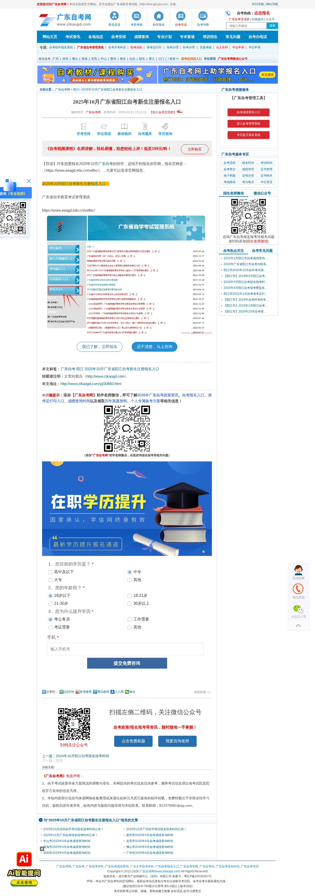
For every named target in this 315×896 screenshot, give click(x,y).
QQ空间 (69, 692)
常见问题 (233, 37)
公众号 (270, 19)
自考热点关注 (233, 251)
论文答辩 (222, 47)
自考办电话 (258, 37)
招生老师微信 (233, 193)
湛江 (152, 58)
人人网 (119, 692)
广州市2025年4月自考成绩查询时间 (149, 853)
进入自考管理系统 (248, 123)
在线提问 (258, 19)
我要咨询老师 (177, 741)
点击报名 (262, 13)
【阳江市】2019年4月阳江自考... (245, 276)
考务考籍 (136, 24)
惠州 (113, 58)
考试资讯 (72, 37)
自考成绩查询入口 (248, 112)
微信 (132, 692)
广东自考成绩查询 (117, 866)
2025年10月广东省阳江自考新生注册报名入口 (111, 89)
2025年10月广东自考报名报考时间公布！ (70, 835)
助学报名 (159, 24)
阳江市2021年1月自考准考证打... (245, 293)
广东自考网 (62, 89)
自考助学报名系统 (61, 47)
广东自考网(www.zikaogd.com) (160, 871)
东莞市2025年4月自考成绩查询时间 (149, 841)
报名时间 (248, 163)
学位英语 (266, 182)
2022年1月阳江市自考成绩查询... (245, 258)
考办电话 (248, 182)
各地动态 (95, 37)
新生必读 (114, 24)
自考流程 (230, 163)
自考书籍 (203, 24)
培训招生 (210, 37)
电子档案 (230, 175)
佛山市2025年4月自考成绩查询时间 (149, 847)
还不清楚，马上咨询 (154, 347)
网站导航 (272, 4)
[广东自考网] (64, 21)
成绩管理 (248, 169)
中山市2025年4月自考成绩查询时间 (66, 841)
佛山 (75, 58)
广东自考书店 (250, 866)
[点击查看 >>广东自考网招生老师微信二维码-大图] (248, 234)
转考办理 (189, 47)
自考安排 (118, 37)
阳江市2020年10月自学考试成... (245, 270)
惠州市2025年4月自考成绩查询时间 (149, 835)
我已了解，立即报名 (99, 347)
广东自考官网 (189, 866)
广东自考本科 (95, 866)
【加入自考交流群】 (163, 112)
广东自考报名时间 (227, 866)
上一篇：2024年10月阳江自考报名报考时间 (75, 756)
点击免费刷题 (133, 741)
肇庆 (123, 58)
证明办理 (248, 175)
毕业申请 (238, 47)
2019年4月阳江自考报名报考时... (245, 282)
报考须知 (136, 47)
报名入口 (98, 184)
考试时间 (266, 163)
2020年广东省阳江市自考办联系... (246, 264)
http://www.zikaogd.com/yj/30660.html (91, 384)
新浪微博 (86, 692)
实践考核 (206, 47)
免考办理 (172, 47)
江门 (161, 58)
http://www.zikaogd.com (105, 376)
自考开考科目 (117, 47)
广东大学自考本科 (142, 866)
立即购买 (195, 149)
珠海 (84, 58)
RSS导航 (258, 4)
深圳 (65, 58)
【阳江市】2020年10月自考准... (245, 311)
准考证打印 (154, 47)
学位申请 (254, 47)
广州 (56, 58)
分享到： (52, 692)
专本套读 (187, 37)
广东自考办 (207, 866)
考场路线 (230, 182)
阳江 (76, 89)
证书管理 (266, 169)
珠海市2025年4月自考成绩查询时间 (66, 847)
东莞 (94, 58)
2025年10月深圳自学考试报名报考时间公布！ (73, 829)
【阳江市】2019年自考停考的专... (246, 299)
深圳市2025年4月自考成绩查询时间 (66, 853)
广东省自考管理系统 (90, 47)
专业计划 (164, 37)
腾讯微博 (103, 692)
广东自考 (105, 164)
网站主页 (50, 37)
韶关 (142, 58)
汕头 (132, 58)
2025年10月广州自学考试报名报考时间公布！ (156, 829)
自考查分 (230, 169)
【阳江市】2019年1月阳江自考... (245, 305)
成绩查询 (141, 37)
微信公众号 (262, 193)
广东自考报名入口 (167, 866)
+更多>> (173, 58)
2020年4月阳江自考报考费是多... (245, 288)
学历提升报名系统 (248, 135)
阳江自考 (68, 184)
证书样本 (266, 175)
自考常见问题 (262, 251)
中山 (104, 58)
